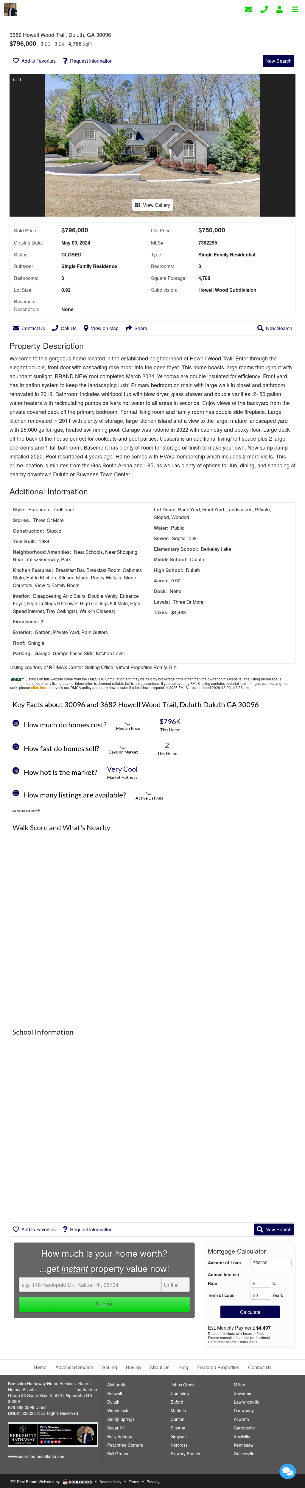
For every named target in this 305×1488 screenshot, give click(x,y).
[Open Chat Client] (287, 1471)
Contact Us (33, 328)
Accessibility (110, 1481)
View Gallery (156, 204)
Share (140, 328)
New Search (278, 60)
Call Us (69, 328)
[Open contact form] (248, 8)
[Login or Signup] (279, 8)
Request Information (91, 60)
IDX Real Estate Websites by (35, 1481)
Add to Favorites (38, 60)
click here (39, 687)
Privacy (153, 1481)
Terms (134, 1481)
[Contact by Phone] (264, 8)
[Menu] (295, 8)
